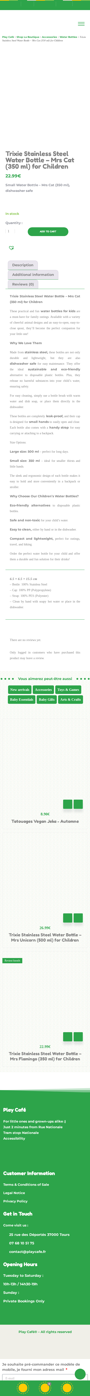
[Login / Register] (67, 1388)
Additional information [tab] (33, 275)
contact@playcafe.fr (27, 1252)
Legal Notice (14, 1193)
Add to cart (48, 231)
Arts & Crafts (70, 699)
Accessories (43, 690)
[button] (11, 248)
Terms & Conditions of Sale (26, 1184)
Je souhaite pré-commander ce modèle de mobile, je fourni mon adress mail (41, 1367)
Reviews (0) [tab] (23, 284)
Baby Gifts (47, 699)
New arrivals (19, 690)
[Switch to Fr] (47, 3)
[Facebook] (8, 1156)
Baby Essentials (21, 699)
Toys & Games (68, 690)
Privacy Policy (15, 1201)
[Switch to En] (64, 3)
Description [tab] (22, 265)
